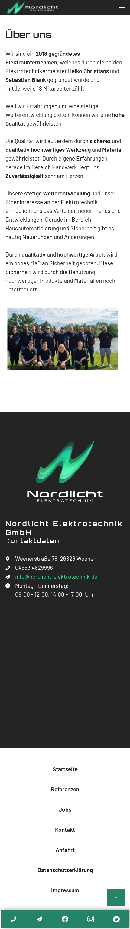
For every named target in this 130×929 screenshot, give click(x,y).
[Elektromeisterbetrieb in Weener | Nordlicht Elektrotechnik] (65, 471)
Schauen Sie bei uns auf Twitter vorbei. (116, 919)
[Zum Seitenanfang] (116, 897)
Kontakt (65, 829)
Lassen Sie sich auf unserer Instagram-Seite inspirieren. (90, 919)
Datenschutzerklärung (65, 870)
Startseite (65, 769)
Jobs (65, 809)
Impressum (65, 890)
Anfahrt (65, 849)
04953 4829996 (13, 919)
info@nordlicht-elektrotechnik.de (39, 919)
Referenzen (65, 789)
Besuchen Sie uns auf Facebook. (65, 919)
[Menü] (122, 8)
